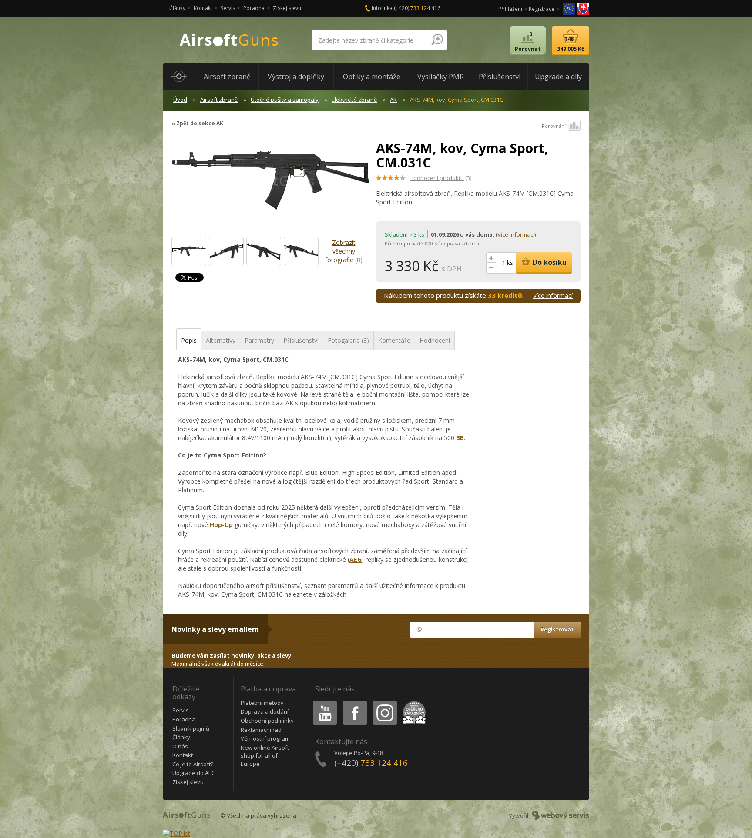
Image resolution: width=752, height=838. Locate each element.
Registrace (541, 9)
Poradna (254, 8)
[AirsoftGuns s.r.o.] (229, 40)
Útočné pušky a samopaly (285, 99)
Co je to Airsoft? (192, 764)
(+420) (417, 8)
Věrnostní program (265, 738)
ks (510, 263)
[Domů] (179, 76)
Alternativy (220, 340)
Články (177, 8)
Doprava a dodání (265, 711)
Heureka (413, 702)
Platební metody (262, 703)
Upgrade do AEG (194, 773)
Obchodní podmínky (267, 720)
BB (460, 438)
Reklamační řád (261, 730)
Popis (189, 340)
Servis (228, 8)
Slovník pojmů (190, 728)
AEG (355, 559)
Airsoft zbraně (219, 99)
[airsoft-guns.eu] (569, 8)
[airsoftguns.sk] (583, 8)
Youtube (323, 702)
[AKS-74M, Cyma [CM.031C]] (188, 251)
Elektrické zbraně (354, 99)
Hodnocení (435, 340)
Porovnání (554, 126)
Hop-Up (221, 525)
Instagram (384, 702)
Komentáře (394, 340)
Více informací (515, 234)
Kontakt (203, 8)
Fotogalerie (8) (348, 340)
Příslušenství (301, 340)
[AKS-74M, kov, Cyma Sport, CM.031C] (270, 184)
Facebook (354, 702)
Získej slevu (287, 8)
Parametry (259, 340)
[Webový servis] (560, 815)
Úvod (180, 99)
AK (393, 99)
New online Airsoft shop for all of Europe (265, 756)
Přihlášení (510, 9)
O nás (180, 746)
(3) (440, 178)
